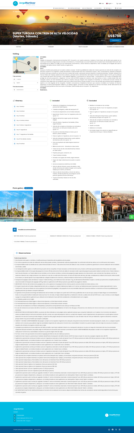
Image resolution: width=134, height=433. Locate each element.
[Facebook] (113, 430)
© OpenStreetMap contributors (19, 57)
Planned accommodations (115, 47)
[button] (1, 47)
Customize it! (115, 40)
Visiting (18, 47)
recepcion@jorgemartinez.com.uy (25, 418)
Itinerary (51, 47)
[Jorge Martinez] (113, 415)
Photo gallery (83, 47)
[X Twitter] (116, 430)
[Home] (109, 430)
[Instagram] (120, 430)
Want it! (103, 40)
